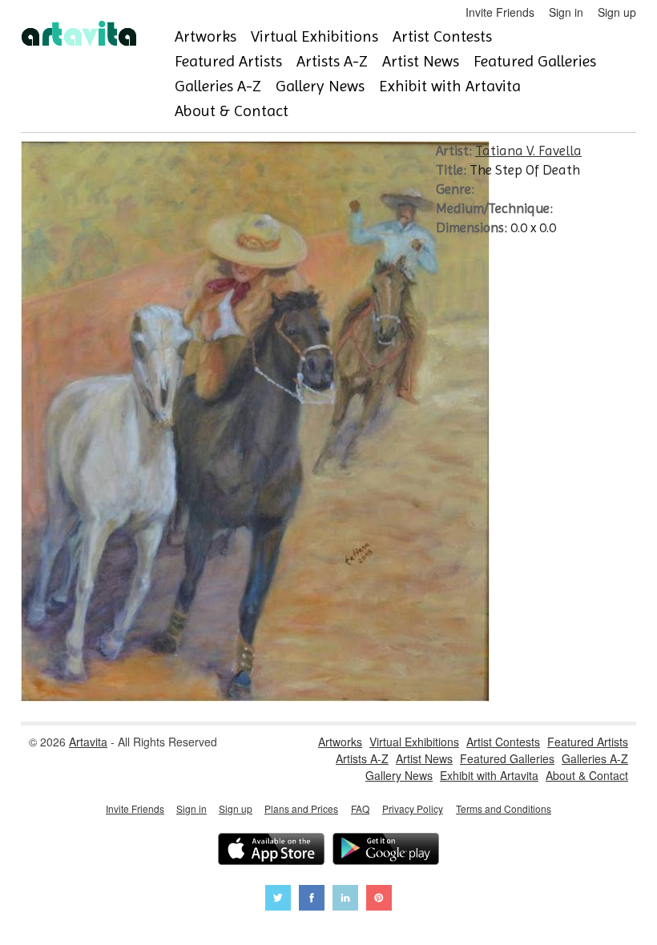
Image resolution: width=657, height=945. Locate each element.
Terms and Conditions (503, 808)
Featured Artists (228, 61)
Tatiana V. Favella (528, 151)
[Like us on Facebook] (311, 900)
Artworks (205, 36)
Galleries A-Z (218, 86)
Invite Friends (500, 12)
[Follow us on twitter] (278, 900)
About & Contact (231, 111)
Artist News (420, 61)
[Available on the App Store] (271, 851)
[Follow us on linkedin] (345, 900)
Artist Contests (442, 36)
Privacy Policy (412, 808)
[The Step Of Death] (255, 697)
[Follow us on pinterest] (379, 900)
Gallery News (320, 86)
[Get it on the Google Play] (386, 851)
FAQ (360, 808)
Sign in (566, 12)
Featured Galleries (535, 61)
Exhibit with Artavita (450, 86)
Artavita (88, 742)
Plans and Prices (301, 808)
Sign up (617, 12)
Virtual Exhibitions (314, 36)
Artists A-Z (332, 61)
